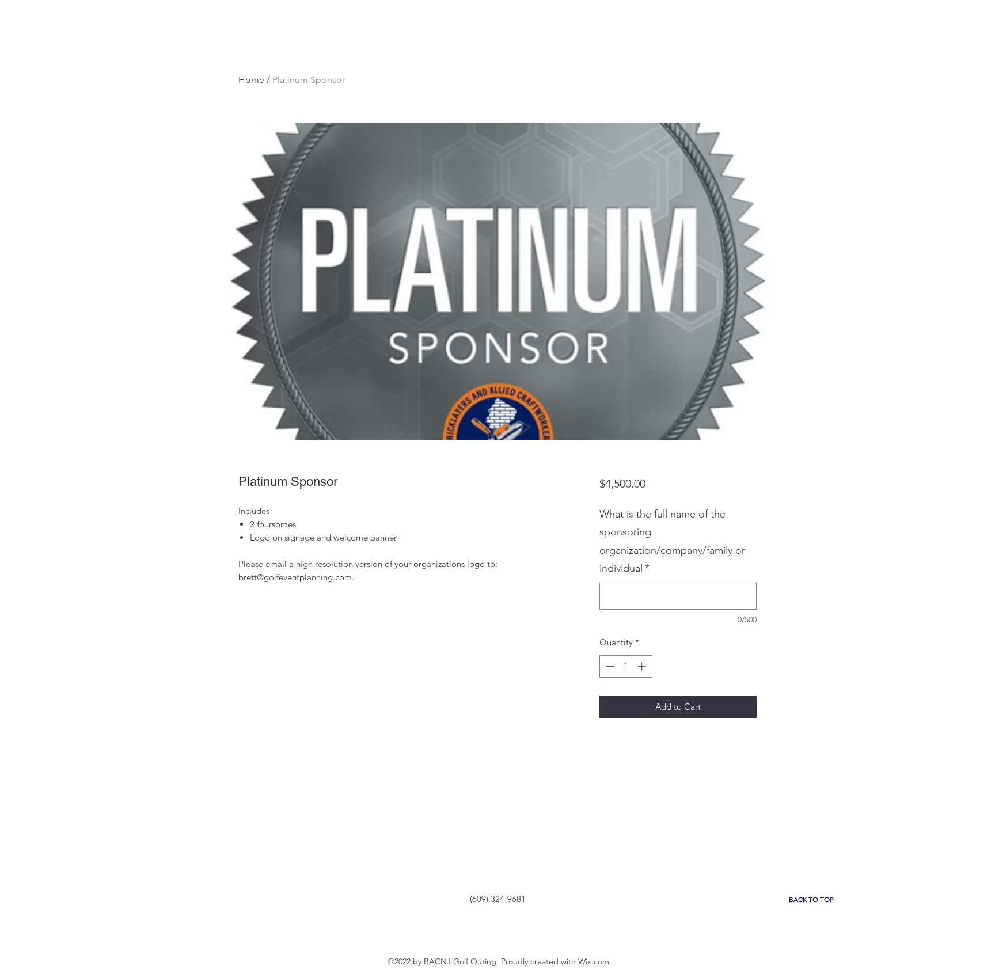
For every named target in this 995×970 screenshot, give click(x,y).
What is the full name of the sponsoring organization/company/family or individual (672, 541)
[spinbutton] (625, 666)
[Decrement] (609, 666)
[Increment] (643, 666)
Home (251, 79)
